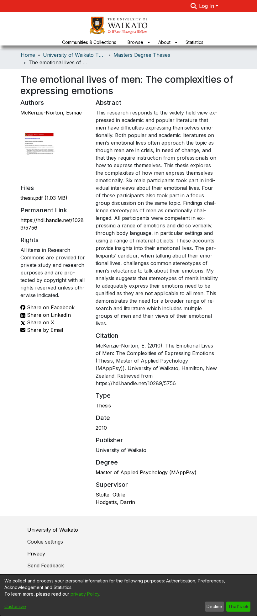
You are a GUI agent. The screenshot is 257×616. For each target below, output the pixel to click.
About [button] (164, 42)
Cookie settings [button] (45, 542)
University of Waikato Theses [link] (74, 55)
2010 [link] (101, 428)
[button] (193, 6)
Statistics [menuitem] (194, 42)
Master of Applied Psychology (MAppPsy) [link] (146, 472)
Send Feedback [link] (45, 565)
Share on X (39, 322)
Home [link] (28, 55)
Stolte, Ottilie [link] (110, 494)
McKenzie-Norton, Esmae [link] (51, 112)
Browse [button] (135, 42)
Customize (15, 606)
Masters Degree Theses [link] (141, 55)
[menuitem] (137, 42)
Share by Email (44, 330)
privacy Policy (85, 594)
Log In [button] (207, 6)
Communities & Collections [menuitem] (89, 42)
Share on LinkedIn (48, 315)
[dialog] (128, 595)
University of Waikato (52, 530)
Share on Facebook (50, 307)
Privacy (36, 553)
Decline (214, 606)
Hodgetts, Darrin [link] (115, 502)
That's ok (238, 606)
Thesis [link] (103, 405)
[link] (43, 198)
